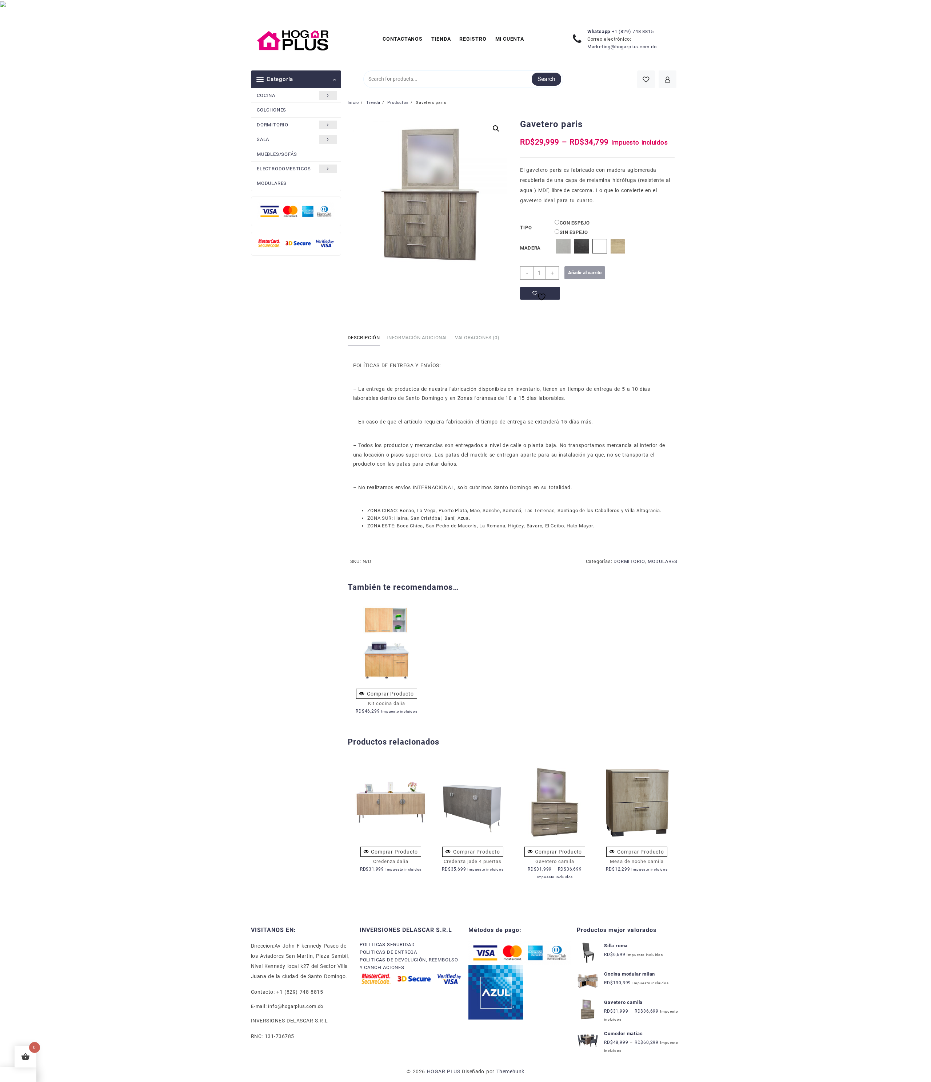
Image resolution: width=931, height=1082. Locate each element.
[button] (496, 128)
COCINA (266, 95)
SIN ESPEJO (574, 232)
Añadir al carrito (585, 272)
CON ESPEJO (575, 223)
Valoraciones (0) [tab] (477, 337)
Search (546, 79)
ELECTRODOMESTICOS (284, 168)
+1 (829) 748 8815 (633, 31)
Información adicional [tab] (417, 337)
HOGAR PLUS (443, 1071)
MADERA (530, 248)
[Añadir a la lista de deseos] (540, 293)
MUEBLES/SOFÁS (277, 154)
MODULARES (272, 183)
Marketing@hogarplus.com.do (622, 46)
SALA (263, 139)
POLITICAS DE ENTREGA (388, 952)
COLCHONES (271, 110)
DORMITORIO (272, 124)
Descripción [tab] (364, 337)
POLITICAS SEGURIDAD (387, 944)
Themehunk (510, 1071)
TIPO (526, 227)
